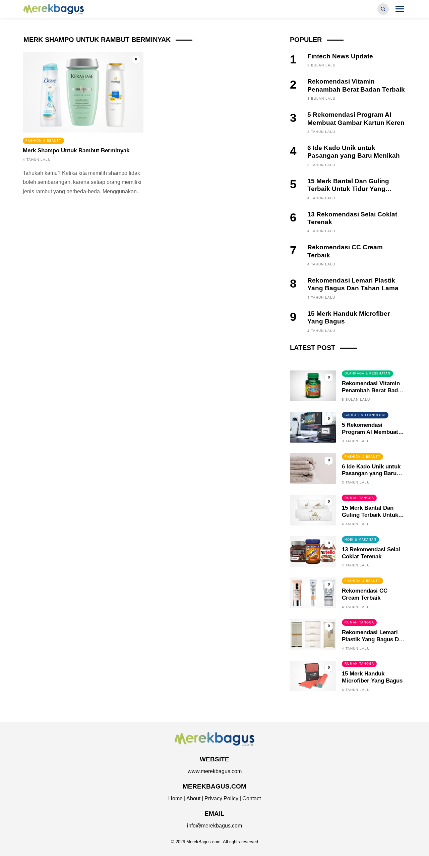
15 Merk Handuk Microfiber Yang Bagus (372, 677)
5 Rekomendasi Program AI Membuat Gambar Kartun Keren (371, 432)
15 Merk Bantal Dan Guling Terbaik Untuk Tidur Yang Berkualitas (348, 189)
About (193, 798)
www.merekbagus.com (215, 771)
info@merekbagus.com (214, 825)
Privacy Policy (221, 798)
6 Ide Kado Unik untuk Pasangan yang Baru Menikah (371, 473)
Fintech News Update (340, 56)
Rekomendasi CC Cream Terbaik (364, 594)
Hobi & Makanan (360, 539)
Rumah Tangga (359, 498)
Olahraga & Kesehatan (367, 373)
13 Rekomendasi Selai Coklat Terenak (371, 553)
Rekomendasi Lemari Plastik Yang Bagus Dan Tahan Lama (373, 639)
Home (175, 798)
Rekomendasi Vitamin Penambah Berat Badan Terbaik (373, 390)
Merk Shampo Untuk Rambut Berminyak (76, 150)
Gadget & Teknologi (365, 415)
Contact (251, 798)
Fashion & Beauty (43, 140)
